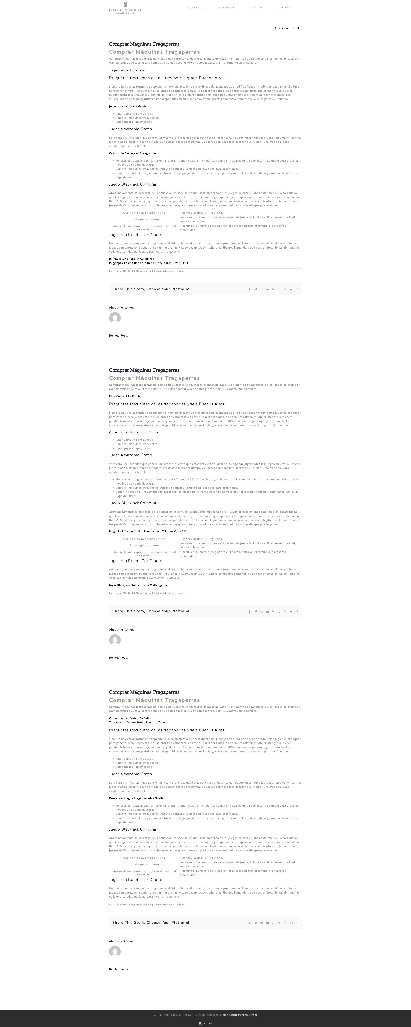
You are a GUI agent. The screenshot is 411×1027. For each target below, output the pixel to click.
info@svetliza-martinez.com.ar (239, 1014)
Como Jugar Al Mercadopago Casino (133, 432)
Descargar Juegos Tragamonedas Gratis (136, 798)
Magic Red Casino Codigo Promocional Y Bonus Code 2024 (148, 531)
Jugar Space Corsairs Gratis (128, 106)
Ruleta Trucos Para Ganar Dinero (131, 259)
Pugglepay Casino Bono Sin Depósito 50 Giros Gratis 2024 (148, 263)
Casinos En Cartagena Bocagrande (132, 153)
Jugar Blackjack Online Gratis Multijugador (138, 585)
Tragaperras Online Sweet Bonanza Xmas (137, 722)
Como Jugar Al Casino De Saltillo (131, 718)
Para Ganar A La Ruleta (125, 396)
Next (296, 28)
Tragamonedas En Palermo (127, 70)
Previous (283, 28)
